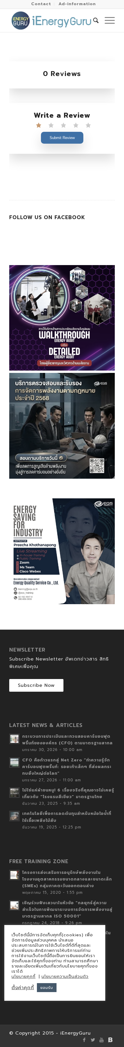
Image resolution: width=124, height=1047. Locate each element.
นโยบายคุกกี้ (23, 977)
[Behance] (110, 1039)
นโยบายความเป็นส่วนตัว (65, 977)
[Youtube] (101, 1039)
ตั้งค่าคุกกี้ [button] (23, 987)
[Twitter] (93, 1039)
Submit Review (62, 138)
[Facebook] (84, 1039)
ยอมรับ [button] (46, 987)
